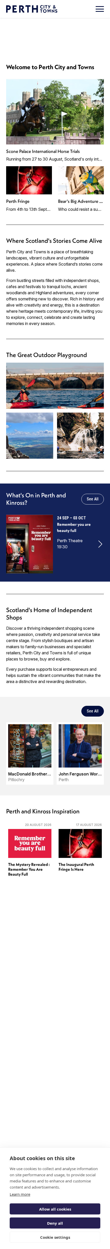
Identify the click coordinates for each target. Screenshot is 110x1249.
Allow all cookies (55, 1209)
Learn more (20, 1194)
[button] (9, 544)
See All (92, 499)
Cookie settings (55, 1237)
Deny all (55, 1223)
